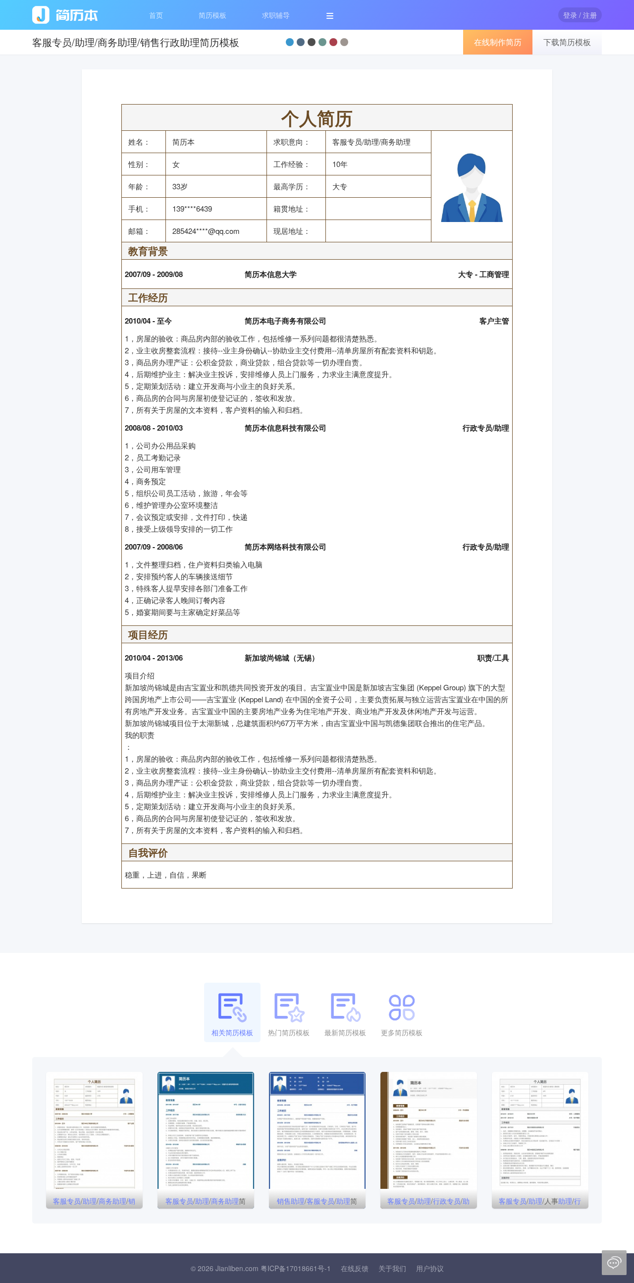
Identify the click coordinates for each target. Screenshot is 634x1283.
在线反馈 (355, 1268)
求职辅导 (276, 15)
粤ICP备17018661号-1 (296, 1268)
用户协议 (430, 1268)
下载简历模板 (567, 42)
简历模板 (212, 15)
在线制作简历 (498, 42)
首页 (156, 15)
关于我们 (392, 1268)
